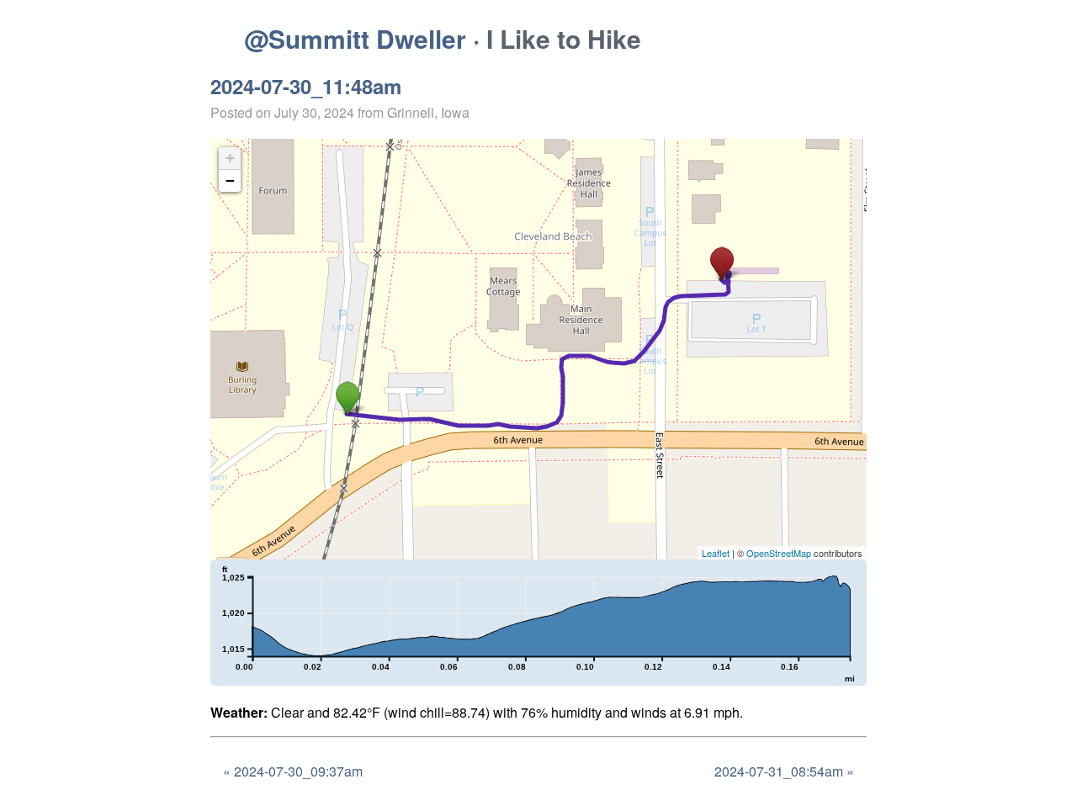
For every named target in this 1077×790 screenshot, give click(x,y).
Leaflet (715, 552)
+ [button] (230, 158)
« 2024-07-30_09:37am (293, 771)
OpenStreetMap (778, 552)
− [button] (230, 180)
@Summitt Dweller (355, 38)
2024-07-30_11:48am (305, 86)
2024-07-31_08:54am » (784, 771)
